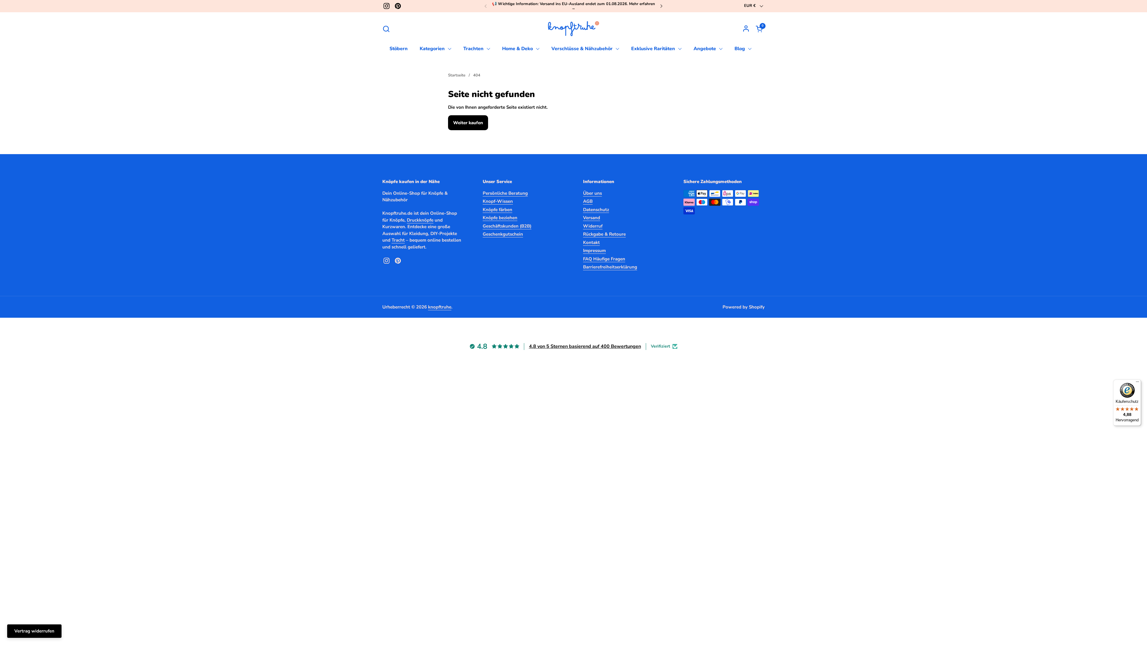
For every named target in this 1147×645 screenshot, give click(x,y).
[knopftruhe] (573, 28)
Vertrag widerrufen (34, 631)
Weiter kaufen (468, 123)
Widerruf (592, 226)
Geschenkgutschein (503, 234)
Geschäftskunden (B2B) (507, 226)
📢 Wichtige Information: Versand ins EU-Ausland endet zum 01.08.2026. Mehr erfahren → (573, 6)
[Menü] (1137, 383)
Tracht (398, 240)
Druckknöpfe (420, 220)
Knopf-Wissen (498, 201)
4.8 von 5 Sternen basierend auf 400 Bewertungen (585, 346)
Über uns (592, 193)
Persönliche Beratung (505, 193)
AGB (588, 201)
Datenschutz (596, 210)
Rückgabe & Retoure (604, 234)
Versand (591, 218)
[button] (386, 29)
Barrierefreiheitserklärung (610, 267)
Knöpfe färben (497, 210)
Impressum (594, 251)
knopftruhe (439, 307)
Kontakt (591, 242)
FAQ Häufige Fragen (604, 259)
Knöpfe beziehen (500, 218)
